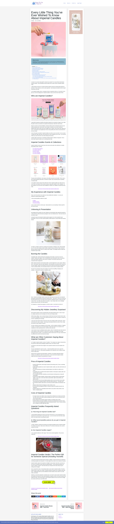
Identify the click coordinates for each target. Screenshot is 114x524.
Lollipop (34, 200)
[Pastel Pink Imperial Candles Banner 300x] (76, 33)
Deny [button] (103, 522)
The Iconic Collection (36, 153)
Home (64, 3)
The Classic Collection (37, 149)
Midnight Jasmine (36, 201)
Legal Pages (79, 3)
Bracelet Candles (36, 151)
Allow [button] (109, 522)
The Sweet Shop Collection (38, 148)
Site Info (59, 516)
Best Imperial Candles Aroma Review (55, 488)
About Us (68, 3)
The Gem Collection (36, 152)
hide (36, 66)
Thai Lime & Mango (36, 202)
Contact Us (74, 3)
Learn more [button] (56, 522)
